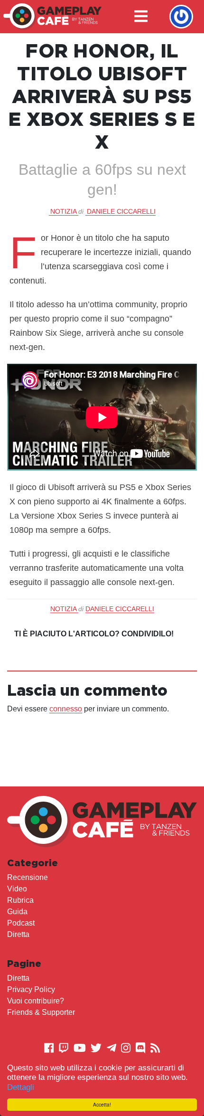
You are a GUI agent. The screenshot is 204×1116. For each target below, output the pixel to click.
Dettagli (20, 1087)
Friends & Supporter (41, 1012)
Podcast (21, 923)
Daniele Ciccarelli (121, 211)
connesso (65, 709)
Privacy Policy (31, 989)
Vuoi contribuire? (35, 1001)
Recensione (27, 877)
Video (17, 889)
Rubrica (20, 900)
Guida (17, 912)
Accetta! (102, 1104)
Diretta (18, 934)
